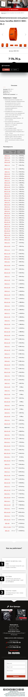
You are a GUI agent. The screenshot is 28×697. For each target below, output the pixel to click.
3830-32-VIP (7, 213)
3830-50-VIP (7, 272)
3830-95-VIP (7, 431)
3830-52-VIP (7, 287)
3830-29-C (7, 202)
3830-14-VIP (7, 158)
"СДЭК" (22, 580)
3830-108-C (7, 457)
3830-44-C (7, 250)
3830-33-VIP (7, 217)
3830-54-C (7, 291)
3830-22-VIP (7, 187)
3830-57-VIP (7, 317)
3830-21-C (7, 180)
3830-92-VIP (7, 424)
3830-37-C (7, 224)
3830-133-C (7, 493)
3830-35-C (7, 220)
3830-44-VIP (7, 253)
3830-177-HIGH (7, 527)
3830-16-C (7, 160)
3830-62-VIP (7, 335)
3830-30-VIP (7, 209)
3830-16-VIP (7, 162)
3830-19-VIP (7, 174)
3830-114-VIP (7, 475)
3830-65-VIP (7, 350)
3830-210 (7, 530)
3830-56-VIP (7, 309)
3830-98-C (7, 435)
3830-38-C (7, 228)
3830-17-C (7, 165)
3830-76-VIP (7, 387)
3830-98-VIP (7, 438)
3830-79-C (7, 390)
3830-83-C (7, 398)
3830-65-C (7, 346)
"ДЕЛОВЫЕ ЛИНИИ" (15, 580)
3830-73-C (7, 376)
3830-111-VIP (7, 468)
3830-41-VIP (7, 239)
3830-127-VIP (7, 490)
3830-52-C (7, 283)
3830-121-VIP (7, 482)
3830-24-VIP (7, 191)
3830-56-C (7, 306)
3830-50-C (7, 269)
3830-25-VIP (7, 196)
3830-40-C (7, 233)
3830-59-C (7, 320)
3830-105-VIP (7, 453)
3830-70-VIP (7, 372)
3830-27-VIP (7, 200)
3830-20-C (7, 176)
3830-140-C (7, 501)
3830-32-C (7, 211)
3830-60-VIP (7, 331)
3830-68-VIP (7, 365)
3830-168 (7, 523)
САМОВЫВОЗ (10, 581)
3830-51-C (7, 276)
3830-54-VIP (7, 295)
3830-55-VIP (7, 302)
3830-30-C (7, 206)
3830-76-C (7, 383)
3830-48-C (7, 261)
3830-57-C (7, 313)
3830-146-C (7, 508)
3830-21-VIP (7, 182)
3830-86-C (7, 405)
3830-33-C (7, 215)
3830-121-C (7, 479)
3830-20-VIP (7, 178)
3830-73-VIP (7, 379)
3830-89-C (7, 412)
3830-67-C (7, 354)
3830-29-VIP (7, 204)
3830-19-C (7, 171)
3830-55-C (7, 298)
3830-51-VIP (7, 280)
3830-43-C (7, 242)
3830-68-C (7, 361)
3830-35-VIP (7, 222)
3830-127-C (7, 486)
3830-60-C (7, 328)
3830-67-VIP (7, 357)
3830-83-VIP (7, 401)
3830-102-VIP (7, 446)
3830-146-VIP (7, 512)
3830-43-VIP (7, 246)
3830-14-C (7, 155)
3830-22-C (7, 185)
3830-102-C (7, 442)
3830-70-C (7, 368)
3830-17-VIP (7, 169)
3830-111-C (7, 464)
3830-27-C (7, 198)
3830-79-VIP (7, 394)
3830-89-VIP (7, 416)
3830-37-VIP (7, 226)
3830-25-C (7, 193)
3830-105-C (7, 449)
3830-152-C (7, 516)
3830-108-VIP (7, 460)
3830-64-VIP (7, 342)
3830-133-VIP (7, 497)
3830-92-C (7, 420)
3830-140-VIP (7, 505)
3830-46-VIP (7, 258)
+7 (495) (14, 642)
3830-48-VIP (7, 265)
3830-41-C (7, 237)
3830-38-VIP (7, 231)
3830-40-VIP (7, 235)
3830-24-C (7, 189)
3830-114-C (7, 471)
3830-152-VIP (7, 519)
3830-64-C (7, 339)
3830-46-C (7, 256)
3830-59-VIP (7, 324)
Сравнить (15, 69)
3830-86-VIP (7, 409)
